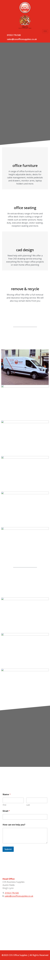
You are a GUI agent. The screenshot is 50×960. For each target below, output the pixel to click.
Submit (8, 849)
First (4, 805)
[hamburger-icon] (45, 31)
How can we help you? (14, 824)
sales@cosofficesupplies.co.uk (22, 39)
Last (28, 805)
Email (6, 811)
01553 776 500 (14, 35)
